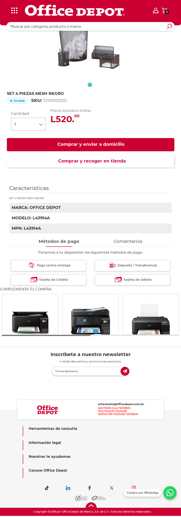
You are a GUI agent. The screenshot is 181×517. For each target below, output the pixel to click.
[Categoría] (6, 6)
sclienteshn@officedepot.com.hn (121, 404)
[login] (155, 10)
